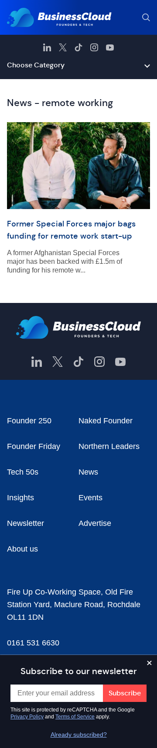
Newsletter (25, 523)
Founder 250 (29, 420)
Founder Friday (33, 446)
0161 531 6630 (33, 642)
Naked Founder (105, 420)
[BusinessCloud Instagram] (94, 47)
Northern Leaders (109, 446)
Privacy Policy (27, 717)
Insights (20, 497)
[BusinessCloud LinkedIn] (47, 47)
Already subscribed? (79, 734)
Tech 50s (22, 472)
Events (90, 497)
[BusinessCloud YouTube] (110, 47)
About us (22, 549)
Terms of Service (75, 717)
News (88, 472)
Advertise (94, 523)
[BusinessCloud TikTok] (78, 47)
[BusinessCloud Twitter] (63, 47)
